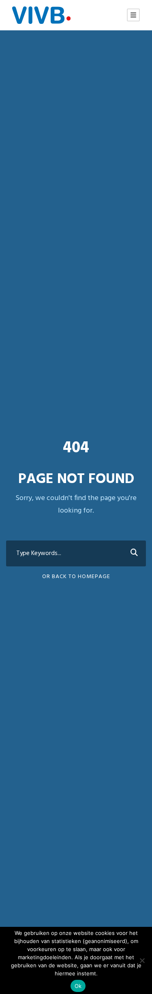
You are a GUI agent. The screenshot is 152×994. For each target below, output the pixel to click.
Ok (78, 986)
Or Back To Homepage (76, 576)
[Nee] (142, 960)
